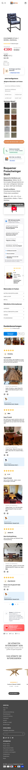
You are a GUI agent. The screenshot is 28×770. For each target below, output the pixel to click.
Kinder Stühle (6, 743)
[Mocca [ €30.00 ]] (14, 123)
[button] (7, 43)
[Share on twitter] (7, 394)
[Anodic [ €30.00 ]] (14, 135)
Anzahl (5, 61)
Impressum (6, 718)
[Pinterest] (8, 737)
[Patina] (14, 105)
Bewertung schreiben (10, 333)
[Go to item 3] (24, 341)
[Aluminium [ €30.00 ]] (7, 129)
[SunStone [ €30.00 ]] (7, 135)
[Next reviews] (23, 276)
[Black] (7, 105)
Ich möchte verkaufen (8, 750)
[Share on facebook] (4, 394)
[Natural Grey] (7, 111)
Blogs (4, 758)
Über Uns (5, 707)
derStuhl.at (10, 764)
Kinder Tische (6, 745)
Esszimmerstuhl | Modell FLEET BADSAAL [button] (11, 523)
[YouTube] (12, 737)
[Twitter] (6, 737)
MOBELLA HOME (7, 722)
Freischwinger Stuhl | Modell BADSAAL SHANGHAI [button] (11, 404)
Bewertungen (6, 724)
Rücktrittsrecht (6, 714)
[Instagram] (10, 737)
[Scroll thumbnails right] (22, 341)
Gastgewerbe (6, 754)
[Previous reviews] (5, 276)
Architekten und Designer (9, 752)
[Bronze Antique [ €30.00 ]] (7, 117)
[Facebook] (4, 737)
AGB (4, 709)
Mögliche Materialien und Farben (13, 82)
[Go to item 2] (16, 341)
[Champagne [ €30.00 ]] (14, 111)
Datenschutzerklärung (8, 712)
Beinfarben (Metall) (10, 101)
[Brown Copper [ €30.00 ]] (14, 117)
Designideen (6, 756)
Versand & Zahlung (7, 716)
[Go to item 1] (8, 341)
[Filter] (19, 334)
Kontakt (5, 720)
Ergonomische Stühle (8, 747)
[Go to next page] (18, 604)
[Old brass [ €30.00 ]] (14, 129)
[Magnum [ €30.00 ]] (7, 123)
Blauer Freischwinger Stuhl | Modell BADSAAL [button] (11, 465)
